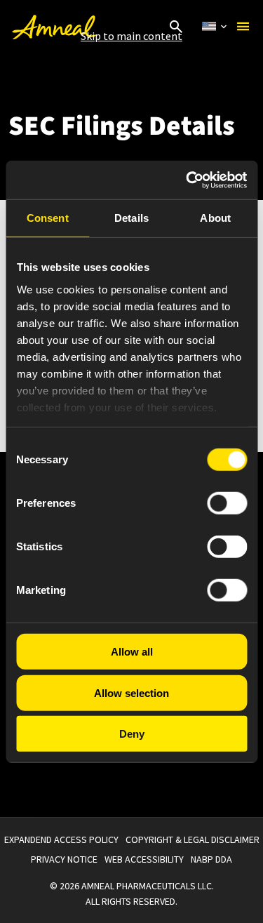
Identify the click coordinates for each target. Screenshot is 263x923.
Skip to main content (131, 36)
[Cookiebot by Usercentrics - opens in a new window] (187, 180)
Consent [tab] (48, 218)
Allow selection (131, 692)
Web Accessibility (144, 859)
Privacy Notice (64, 859)
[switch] (227, 503)
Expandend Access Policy (61, 839)
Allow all (132, 652)
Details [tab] (131, 218)
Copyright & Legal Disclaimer (192, 839)
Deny (131, 734)
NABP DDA (211, 859)
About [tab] (215, 218)
